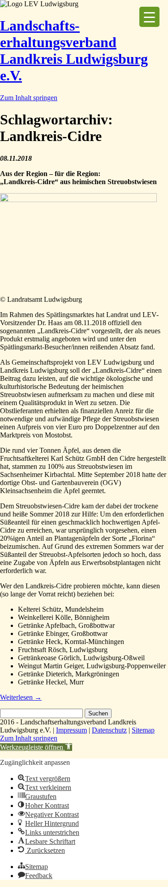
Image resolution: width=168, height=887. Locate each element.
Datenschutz (109, 730)
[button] (36, 747)
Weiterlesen (21, 697)
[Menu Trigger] (149, 17)
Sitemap (143, 730)
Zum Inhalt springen (28, 97)
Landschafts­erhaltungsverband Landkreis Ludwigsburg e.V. (74, 51)
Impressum (71, 730)
